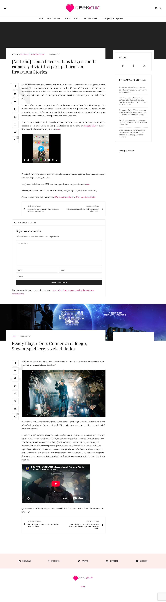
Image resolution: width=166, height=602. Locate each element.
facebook (55, 561)
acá (58, 129)
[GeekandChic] (83, 8)
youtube (143, 561)
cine (13, 336)
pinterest (114, 561)
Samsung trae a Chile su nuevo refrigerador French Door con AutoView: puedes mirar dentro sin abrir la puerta (133, 101)
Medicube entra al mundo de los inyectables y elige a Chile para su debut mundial (132, 90)
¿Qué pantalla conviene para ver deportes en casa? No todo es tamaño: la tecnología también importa (132, 133)
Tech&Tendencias (37, 54)
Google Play (90, 126)
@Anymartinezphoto (64, 197)
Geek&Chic (25, 54)
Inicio (41, 19)
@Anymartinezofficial (85, 197)
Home (83, 587)
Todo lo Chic (71, 19)
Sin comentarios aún (27, 222)
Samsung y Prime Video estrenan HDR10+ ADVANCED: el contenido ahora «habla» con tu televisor (133, 112)
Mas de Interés (90, 19)
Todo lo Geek (53, 19)
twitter (85, 561)
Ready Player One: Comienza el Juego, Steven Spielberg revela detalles (49, 345)
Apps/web (16, 54)
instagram (26, 561)
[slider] (29, 160)
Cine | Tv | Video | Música (114, 19)
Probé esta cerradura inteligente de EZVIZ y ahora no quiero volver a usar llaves (133, 122)
